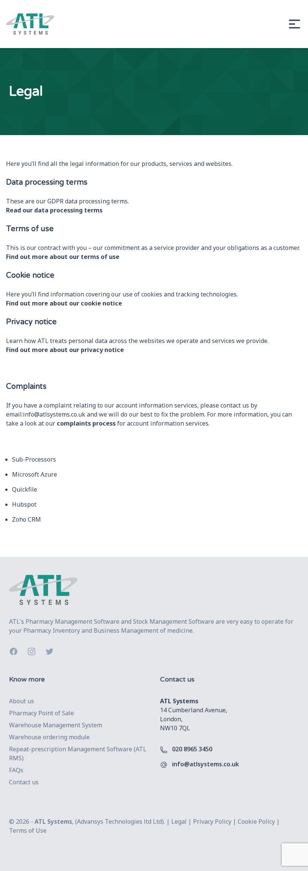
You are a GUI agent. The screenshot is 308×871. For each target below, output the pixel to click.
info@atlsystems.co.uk (54, 414)
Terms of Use (28, 830)
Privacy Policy (212, 821)
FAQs (16, 770)
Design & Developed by (47, 848)
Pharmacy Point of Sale (41, 713)
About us (21, 701)
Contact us (24, 782)
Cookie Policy (256, 821)
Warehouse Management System (55, 725)
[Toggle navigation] (294, 24)
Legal (179, 821)
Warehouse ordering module (49, 737)
